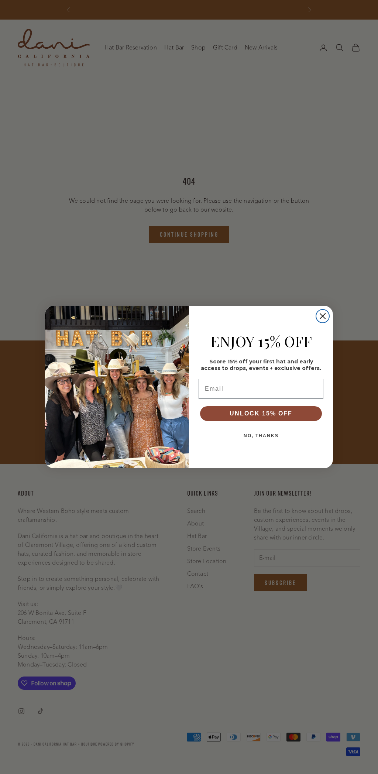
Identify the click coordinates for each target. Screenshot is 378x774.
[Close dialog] (322, 316)
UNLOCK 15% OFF (261, 413)
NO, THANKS (261, 435)
